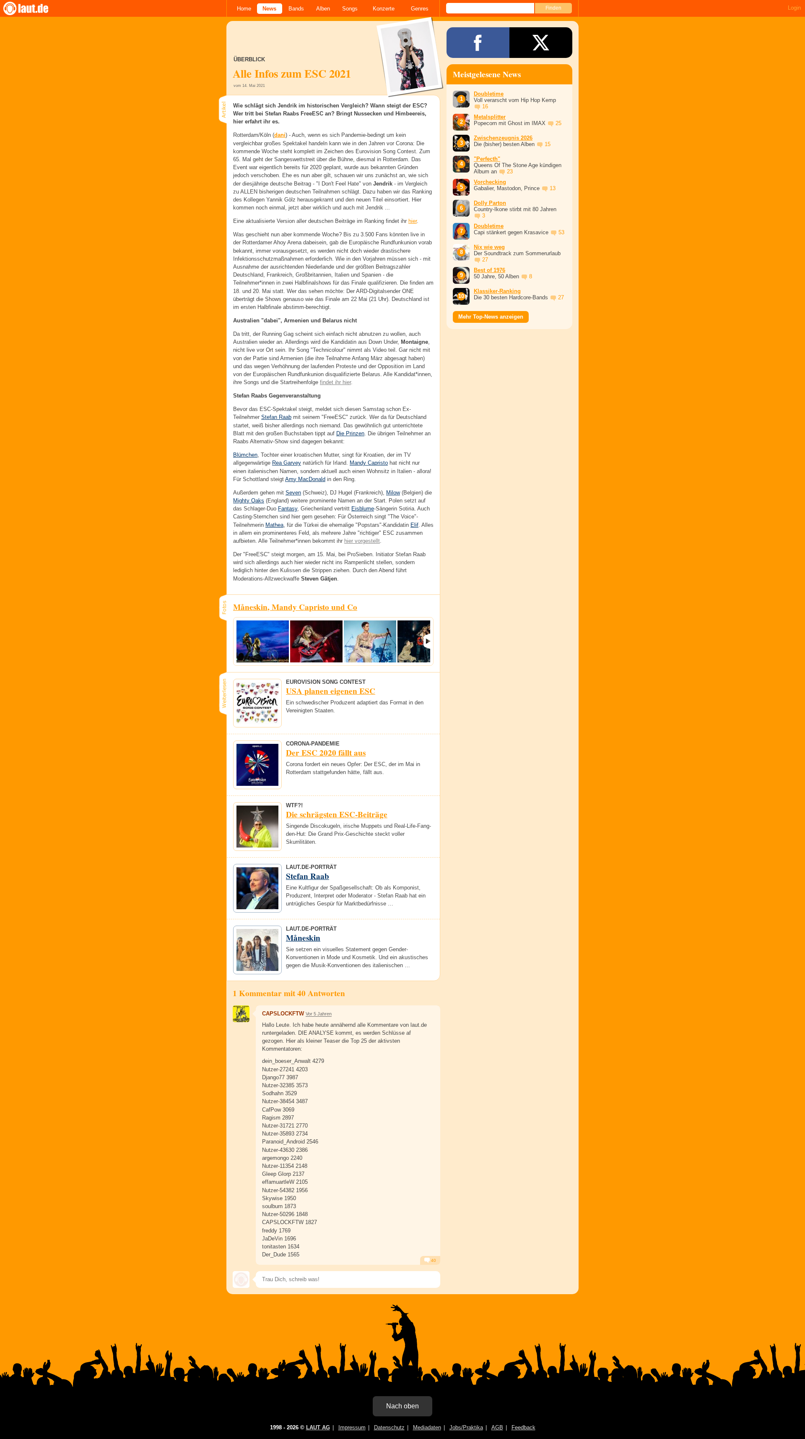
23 (510, 171)
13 (553, 188)
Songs (350, 8)
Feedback (523, 1427)
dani (280, 135)
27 (485, 259)
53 (561, 232)
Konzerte (384, 8)
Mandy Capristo (369, 463)
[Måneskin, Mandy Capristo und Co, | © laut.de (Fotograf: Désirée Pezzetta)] (262, 641)
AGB (497, 1427)
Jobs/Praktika (466, 1427)
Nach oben (402, 1406)
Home (244, 8)
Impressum (352, 1427)
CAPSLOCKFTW (283, 1013)
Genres (419, 8)
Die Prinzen (350, 433)
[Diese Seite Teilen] (478, 42)
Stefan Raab (276, 417)
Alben (323, 8)
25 (558, 123)
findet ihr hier (335, 382)
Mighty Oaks (248, 500)
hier (412, 221)
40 (433, 1260)
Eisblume (362, 508)
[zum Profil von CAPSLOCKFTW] (241, 1013)
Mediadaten (427, 1427)
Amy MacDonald (305, 479)
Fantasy (287, 508)
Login (794, 8)
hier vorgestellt (362, 541)
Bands (296, 8)
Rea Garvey (286, 463)
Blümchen (245, 455)
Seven (293, 492)
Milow (393, 492)
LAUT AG (318, 1427)
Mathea (274, 525)
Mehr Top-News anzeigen (490, 317)
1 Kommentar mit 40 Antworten (289, 993)
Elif (414, 525)
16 (485, 106)
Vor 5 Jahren (319, 1013)
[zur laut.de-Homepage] (33, 8)
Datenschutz (389, 1427)
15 (548, 144)
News (269, 8)
